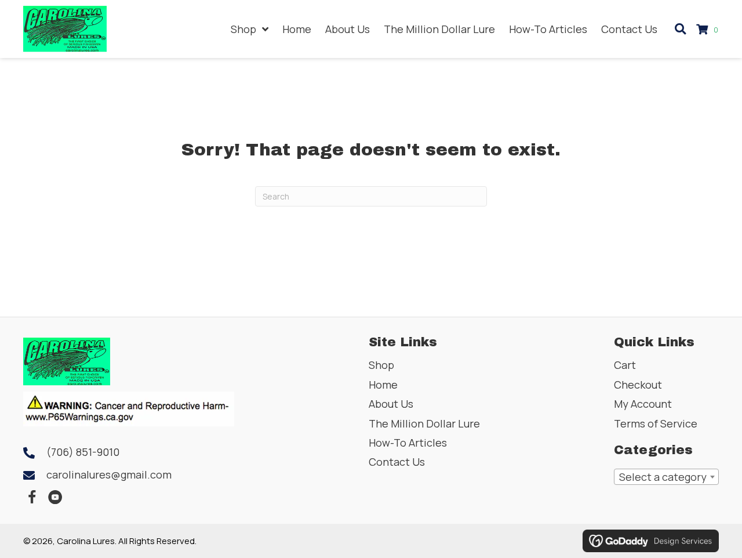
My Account (643, 404)
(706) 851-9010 (82, 452)
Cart (625, 365)
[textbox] (666, 476)
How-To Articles (408, 443)
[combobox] (666, 477)
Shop (381, 365)
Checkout (638, 385)
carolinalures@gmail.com (109, 474)
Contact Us (397, 462)
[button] (32, 497)
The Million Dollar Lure (424, 423)
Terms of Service (655, 423)
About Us (391, 404)
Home (383, 385)
